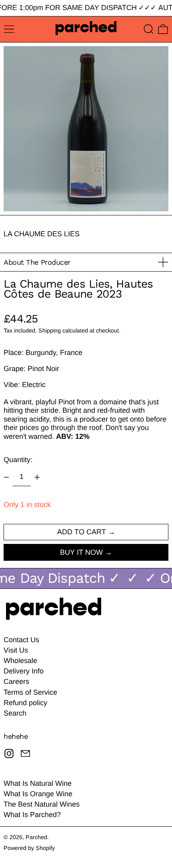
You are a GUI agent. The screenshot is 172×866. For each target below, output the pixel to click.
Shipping (49, 330)
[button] (148, 29)
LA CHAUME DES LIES (42, 234)
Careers (16, 681)
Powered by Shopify (29, 848)
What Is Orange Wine (38, 794)
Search (15, 713)
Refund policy (25, 703)
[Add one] (37, 477)
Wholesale (20, 661)
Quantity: (18, 460)
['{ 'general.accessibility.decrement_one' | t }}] (6, 477)
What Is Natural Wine (38, 783)
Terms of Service (30, 692)
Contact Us (21, 640)
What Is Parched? (32, 815)
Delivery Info (24, 671)
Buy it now (81, 552)
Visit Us (16, 650)
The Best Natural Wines (42, 804)
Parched (36, 837)
